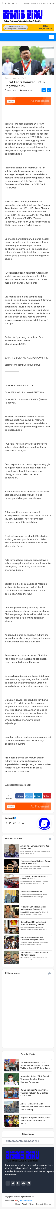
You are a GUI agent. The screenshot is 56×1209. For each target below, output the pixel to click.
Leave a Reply (28, 90)
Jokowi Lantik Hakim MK (31, 891)
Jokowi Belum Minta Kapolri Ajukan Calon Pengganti (33, 908)
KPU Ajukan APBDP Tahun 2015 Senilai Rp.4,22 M (34, 877)
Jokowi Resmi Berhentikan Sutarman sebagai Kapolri (32, 938)
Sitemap (47, 1204)
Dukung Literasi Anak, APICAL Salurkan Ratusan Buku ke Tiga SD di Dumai (34, 1093)
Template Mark (25, 1200)
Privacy (31, 1204)
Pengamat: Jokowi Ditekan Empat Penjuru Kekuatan (35, 862)
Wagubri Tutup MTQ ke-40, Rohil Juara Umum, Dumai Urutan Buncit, (35, 1120)
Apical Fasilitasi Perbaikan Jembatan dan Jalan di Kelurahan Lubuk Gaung (35, 1107)
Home (17, 1204)
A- (49, 90)
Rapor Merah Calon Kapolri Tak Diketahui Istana (34, 953)
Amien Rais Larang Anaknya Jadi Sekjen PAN (34, 847)
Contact (39, 1204)
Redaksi (9, 818)
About (24, 1204)
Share (20, 796)
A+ (44, 90)
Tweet (30, 796)
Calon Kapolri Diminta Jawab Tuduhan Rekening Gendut (33, 923)
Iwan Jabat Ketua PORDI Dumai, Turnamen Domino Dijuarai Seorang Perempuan (34, 1079)
